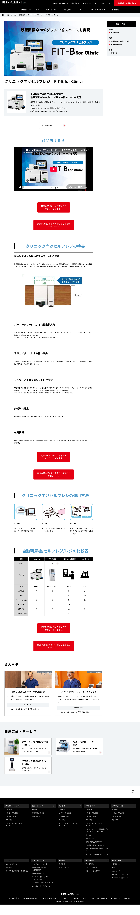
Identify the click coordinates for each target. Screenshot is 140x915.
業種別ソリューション (13, 806)
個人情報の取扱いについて (31, 898)
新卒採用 (89, 864)
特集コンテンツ (64, 867)
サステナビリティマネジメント (42, 882)
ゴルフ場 (8, 820)
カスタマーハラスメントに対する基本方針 (94, 898)
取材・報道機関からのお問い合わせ (97, 850)
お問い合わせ (90, 806)
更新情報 (8, 867)
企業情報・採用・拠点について (96, 845)
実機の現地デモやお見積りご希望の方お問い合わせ (53, 225)
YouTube (115, 871)
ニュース (8, 860)
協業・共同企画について (94, 842)
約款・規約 (127, 898)
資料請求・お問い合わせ (127, 3)
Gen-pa (88, 835)
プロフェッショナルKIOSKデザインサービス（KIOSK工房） (97, 830)
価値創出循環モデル (39, 873)
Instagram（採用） (119, 878)
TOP (133, 793)
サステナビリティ (38, 860)
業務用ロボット (91, 838)
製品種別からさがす (39, 813)
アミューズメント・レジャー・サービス (16, 824)
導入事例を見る (47, 126)
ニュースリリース (11, 864)
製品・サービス (12, 15)
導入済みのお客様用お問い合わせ (97, 854)
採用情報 (74, 3)
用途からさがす (37, 816)
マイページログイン (101, 3)
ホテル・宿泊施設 (11, 813)
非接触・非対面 (116, 44)
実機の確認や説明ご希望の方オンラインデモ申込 (53, 207)
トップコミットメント (39, 864)
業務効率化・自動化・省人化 (121, 41)
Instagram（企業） (119, 874)
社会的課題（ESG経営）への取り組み (40, 868)
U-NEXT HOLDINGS (59, 3)
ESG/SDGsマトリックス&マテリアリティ (41, 878)
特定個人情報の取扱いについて (51, 898)
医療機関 (22, 15)
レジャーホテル (10, 816)
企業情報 (62, 864)
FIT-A (53, 563)
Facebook (115, 867)
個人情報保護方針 (14, 898)
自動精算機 (115, 32)
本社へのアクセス (116, 898)
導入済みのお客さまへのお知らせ (16, 871)
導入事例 (62, 806)
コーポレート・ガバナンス (41, 886)
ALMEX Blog (87, 3)
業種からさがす (37, 809)
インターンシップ (92, 871)
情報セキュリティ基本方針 (71, 898)
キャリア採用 (90, 867)
